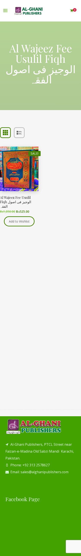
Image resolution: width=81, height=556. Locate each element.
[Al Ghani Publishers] (28, 10)
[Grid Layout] (5, 132)
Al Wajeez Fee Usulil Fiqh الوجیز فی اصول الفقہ (15, 202)
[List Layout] (19, 132)
